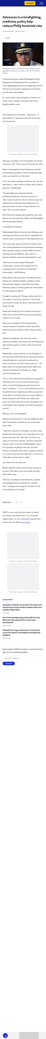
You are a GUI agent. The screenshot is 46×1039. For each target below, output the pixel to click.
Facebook (12, 502)
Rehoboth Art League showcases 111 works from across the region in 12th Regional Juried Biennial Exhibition (21, 632)
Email (21, 502)
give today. (26, 522)
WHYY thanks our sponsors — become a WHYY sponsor (23, 154)
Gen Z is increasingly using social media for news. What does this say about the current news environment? (21, 620)
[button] (5, 1035)
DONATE (30, 3)
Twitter (16, 502)
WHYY (8, 3)
